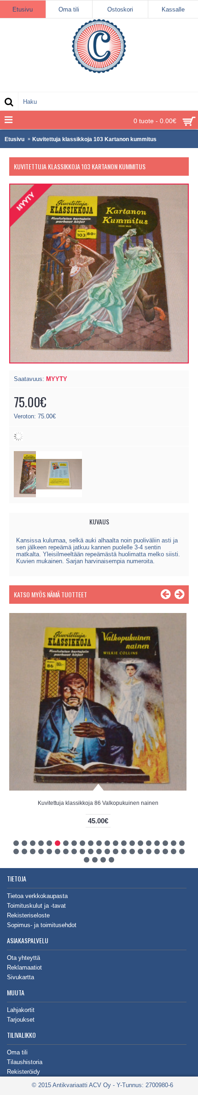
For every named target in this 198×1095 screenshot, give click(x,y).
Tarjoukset (21, 1019)
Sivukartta (20, 977)
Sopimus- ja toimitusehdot (41, 925)
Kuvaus (99, 521)
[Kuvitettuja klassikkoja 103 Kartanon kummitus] (59, 495)
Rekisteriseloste (28, 915)
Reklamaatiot (24, 967)
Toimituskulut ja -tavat (36, 905)
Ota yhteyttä (23, 957)
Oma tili (17, 1052)
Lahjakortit (21, 1009)
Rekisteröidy (23, 1071)
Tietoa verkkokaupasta (37, 896)
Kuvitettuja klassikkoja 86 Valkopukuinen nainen (98, 803)
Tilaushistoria (24, 1062)
